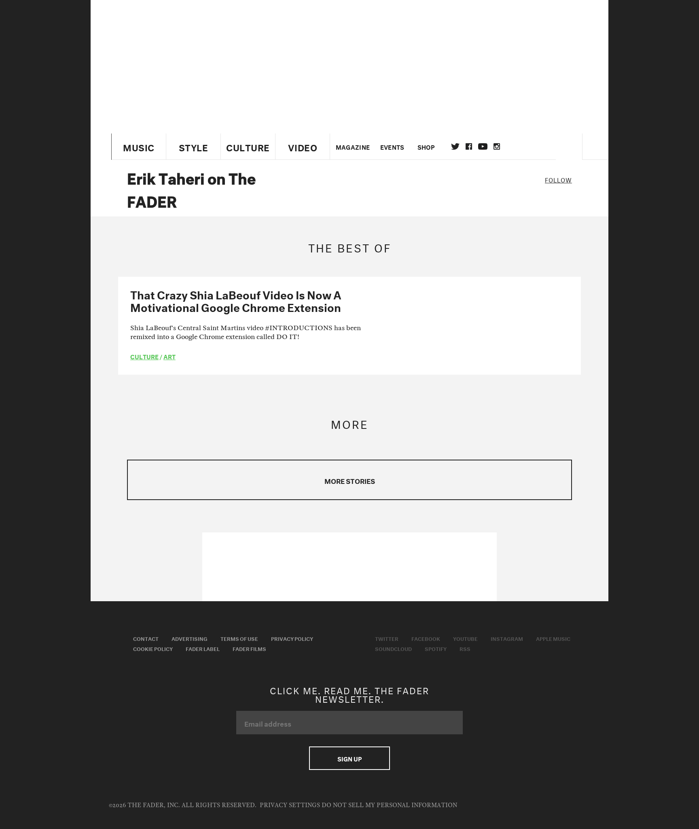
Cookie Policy (153, 648)
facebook (469, 146)
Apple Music (553, 638)
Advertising (190, 638)
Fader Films (249, 648)
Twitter (455, 146)
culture (144, 356)
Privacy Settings (290, 805)
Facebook (425, 638)
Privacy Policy (292, 638)
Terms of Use (239, 638)
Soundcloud (393, 648)
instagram (497, 146)
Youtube (465, 638)
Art (169, 356)
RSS (465, 648)
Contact (146, 638)
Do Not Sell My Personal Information (389, 805)
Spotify (436, 648)
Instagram (507, 638)
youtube (482, 146)
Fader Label (203, 648)
